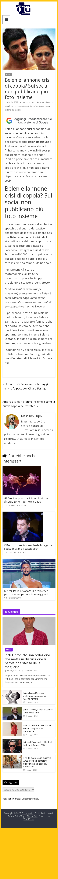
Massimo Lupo (29, 102)
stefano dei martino (13, 110)
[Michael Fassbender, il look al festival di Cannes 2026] (12, 740)
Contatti (17, 798)
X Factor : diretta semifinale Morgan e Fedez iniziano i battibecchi (28, 547)
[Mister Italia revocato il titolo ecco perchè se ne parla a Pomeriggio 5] (29, 560)
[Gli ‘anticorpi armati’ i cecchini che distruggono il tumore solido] (22, 468)
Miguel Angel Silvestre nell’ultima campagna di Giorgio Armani (34, 696)
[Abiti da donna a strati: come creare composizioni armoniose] (12, 724)
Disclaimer (27, 798)
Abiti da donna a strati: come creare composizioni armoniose (37, 728)
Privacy (35, 798)
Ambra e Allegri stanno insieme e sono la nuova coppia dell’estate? (29, 404)
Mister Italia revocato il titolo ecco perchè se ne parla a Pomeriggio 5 (26, 592)
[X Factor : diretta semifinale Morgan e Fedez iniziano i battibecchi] (23, 513)
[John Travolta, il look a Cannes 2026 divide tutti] (12, 708)
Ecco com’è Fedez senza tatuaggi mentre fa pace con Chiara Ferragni (25, 386)
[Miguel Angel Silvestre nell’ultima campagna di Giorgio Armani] (12, 691)
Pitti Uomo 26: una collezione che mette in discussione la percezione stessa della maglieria (27, 661)
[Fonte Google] (29, 120)
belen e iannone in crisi (19, 106)
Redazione (8, 798)
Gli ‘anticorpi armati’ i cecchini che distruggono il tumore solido (26, 500)
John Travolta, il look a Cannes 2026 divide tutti (38, 711)
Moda (8, 649)
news (47, 106)
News (8, 74)
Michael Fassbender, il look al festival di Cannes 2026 (37, 744)
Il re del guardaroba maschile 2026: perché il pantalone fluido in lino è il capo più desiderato (37, 762)
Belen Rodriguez (37, 106)
